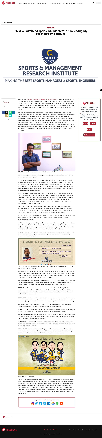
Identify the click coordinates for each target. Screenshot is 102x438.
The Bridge (49, 400)
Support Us (26, 3)
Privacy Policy (73, 430)
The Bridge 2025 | (45, 434)
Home (20, 3)
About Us (80, 430)
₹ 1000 (89, 129)
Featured (51, 28)
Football (38, 3)
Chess (33, 3)
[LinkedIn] (13, 112)
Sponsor (82, 113)
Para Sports (66, 3)
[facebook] (3, 112)
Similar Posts (9, 417)
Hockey (59, 3)
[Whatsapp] (10, 112)
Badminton (45, 3)
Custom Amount (89, 135)
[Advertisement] (51, 15)
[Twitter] (7, 112)
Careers (94, 430)
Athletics (53, 3)
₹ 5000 (85, 123)
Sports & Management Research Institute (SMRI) (42, 99)
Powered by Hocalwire (56, 434)
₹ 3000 (93, 123)
